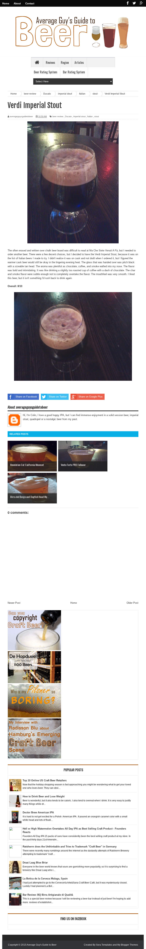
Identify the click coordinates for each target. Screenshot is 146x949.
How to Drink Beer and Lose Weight (43, 796)
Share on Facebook (26, 396)
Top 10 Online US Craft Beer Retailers (45, 780)
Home (5, 3)
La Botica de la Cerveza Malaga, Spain (45, 878)
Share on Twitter (58, 396)
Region (65, 62)
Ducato (68, 116)
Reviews (50, 62)
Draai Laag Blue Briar (35, 862)
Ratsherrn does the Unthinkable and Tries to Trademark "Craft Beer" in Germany (70, 846)
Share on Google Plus (91, 396)
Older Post (132, 602)
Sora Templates (104, 944)
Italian (90, 116)
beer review (57, 116)
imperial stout (79, 116)
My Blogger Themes (127, 944)
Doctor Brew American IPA (38, 812)
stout (96, 116)
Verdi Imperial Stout (106, 254)
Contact (29, 3)
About (17, 3)
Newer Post (14, 602)
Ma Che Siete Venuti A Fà (103, 250)
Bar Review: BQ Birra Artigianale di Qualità (48, 894)
